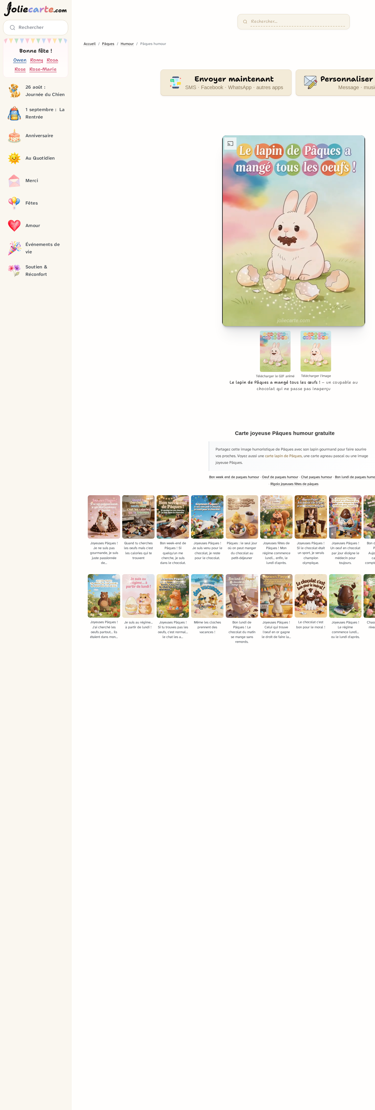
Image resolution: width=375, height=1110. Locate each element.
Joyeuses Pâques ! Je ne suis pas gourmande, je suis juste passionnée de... (104, 553)
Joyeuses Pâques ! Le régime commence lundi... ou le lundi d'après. (345, 629)
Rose (20, 69)
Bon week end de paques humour (234, 477)
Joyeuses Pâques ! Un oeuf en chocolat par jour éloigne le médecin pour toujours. (345, 553)
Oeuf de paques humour (280, 477)
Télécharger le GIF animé (275, 376)
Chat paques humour (316, 477)
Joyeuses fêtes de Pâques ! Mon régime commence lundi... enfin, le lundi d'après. (276, 553)
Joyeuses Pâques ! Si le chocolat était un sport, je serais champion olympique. (311, 553)
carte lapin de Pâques (283, 455)
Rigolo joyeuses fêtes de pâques (294, 484)
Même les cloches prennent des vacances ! (207, 627)
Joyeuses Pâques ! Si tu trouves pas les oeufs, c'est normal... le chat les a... (173, 629)
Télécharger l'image (316, 376)
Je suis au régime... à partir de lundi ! (138, 624)
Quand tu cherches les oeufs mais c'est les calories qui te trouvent (138, 550)
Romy (36, 60)
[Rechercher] (245, 21)
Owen (20, 60)
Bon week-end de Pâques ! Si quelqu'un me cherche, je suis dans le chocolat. (173, 553)
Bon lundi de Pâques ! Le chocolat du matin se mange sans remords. (242, 632)
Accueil (90, 43)
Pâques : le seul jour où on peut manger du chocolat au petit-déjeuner (242, 550)
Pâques (108, 43)
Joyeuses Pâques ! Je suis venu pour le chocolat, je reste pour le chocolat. (207, 550)
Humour (127, 43)
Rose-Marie (43, 69)
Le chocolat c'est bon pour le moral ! (310, 624)
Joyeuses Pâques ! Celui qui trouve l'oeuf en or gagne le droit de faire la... (276, 629)
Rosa (52, 60)
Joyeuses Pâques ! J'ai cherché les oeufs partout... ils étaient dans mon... (104, 629)
